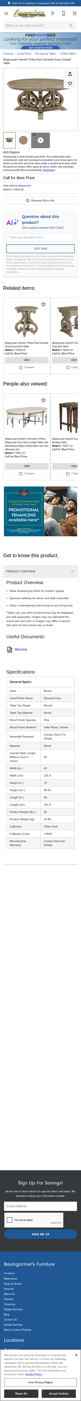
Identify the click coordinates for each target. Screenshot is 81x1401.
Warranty (21, 649)
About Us (9, 1294)
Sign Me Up (40, 1234)
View (27, 360)
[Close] (76, 1355)
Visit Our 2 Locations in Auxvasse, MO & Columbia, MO (43, 3)
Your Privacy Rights (40, 1382)
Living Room (24, 53)
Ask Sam (40, 248)
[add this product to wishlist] (70, 83)
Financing (9, 1304)
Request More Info (42, 200)
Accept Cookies (58, 1393)
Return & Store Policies (17, 1330)
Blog (6, 1314)
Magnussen (24, 185)
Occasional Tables (45, 53)
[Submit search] (71, 25)
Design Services (13, 1309)
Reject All (21, 1393)
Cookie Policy (33, 1374)
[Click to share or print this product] (70, 73)
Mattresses (10, 1278)
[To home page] (29, 13)
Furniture (8, 53)
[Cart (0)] (74, 13)
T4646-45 (18, 189)
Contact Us (10, 1319)
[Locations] (52, 13)
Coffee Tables (68, 53)
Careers (9, 1299)
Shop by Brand (12, 1283)
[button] (6, 13)
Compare (29, 367)
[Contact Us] (63, 13)
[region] (40, 1375)
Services (9, 1289)
